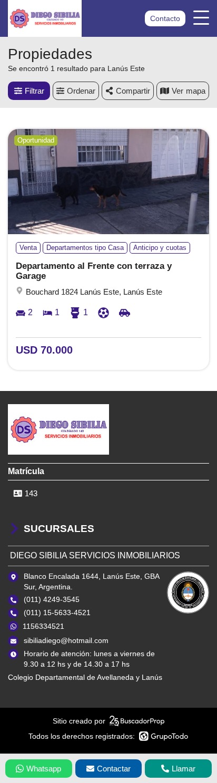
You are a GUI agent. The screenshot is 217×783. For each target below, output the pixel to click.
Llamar (183, 768)
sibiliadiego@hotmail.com (66, 640)
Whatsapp (43, 768)
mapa (195, 90)
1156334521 (43, 626)
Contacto (165, 18)
